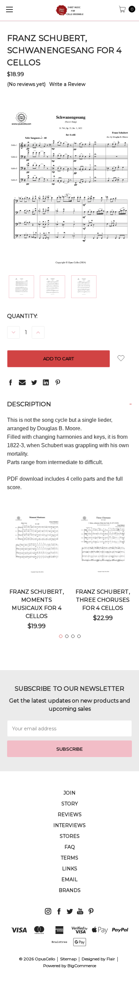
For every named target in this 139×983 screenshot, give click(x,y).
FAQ (69, 847)
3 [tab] (73, 636)
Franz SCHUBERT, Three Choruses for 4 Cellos (103, 600)
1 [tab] (60, 636)
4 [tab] (79, 636)
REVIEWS (70, 814)
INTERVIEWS (69, 825)
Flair (111, 958)
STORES (70, 836)
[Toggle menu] (9, 9)
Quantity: (22, 316)
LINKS (69, 869)
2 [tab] (66, 636)
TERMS (69, 858)
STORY (69, 804)
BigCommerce (81, 965)
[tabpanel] (37, 575)
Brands (70, 890)
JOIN (69, 793)
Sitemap (68, 958)
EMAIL (69, 879)
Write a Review (67, 84)
